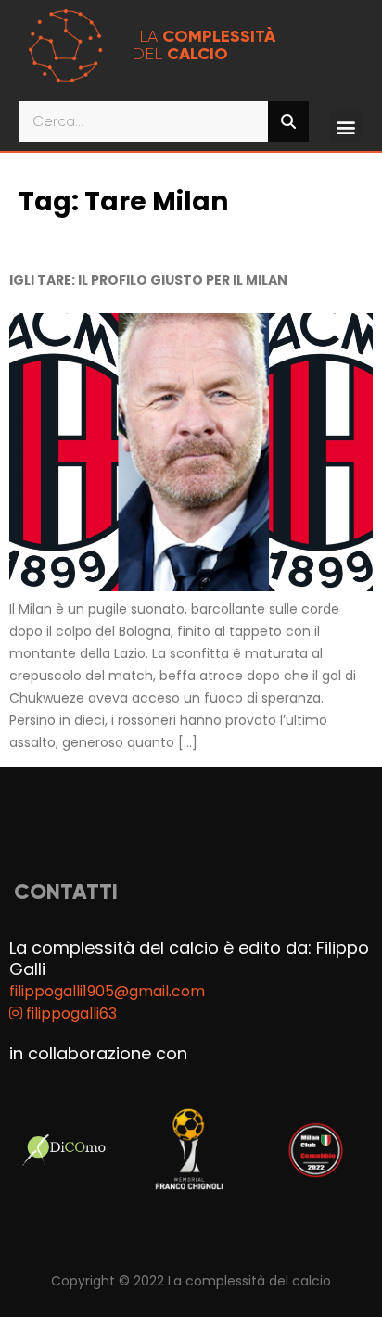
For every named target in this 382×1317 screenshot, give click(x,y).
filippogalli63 (69, 1013)
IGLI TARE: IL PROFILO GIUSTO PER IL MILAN (148, 280)
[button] (345, 126)
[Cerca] (288, 121)
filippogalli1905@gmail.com (107, 991)
